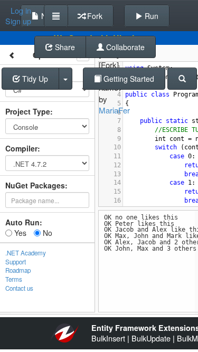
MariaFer (114, 110)
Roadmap (18, 270)
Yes (19, 232)
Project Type (27, 111)
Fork (93, 16)
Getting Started (127, 78)
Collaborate (124, 47)
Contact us (19, 288)
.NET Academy (25, 253)
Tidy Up (34, 78)
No (46, 232)
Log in (21, 10)
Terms (13, 279)
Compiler (21, 148)
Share (64, 47)
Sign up (18, 21)
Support (15, 262)
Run (150, 16)
